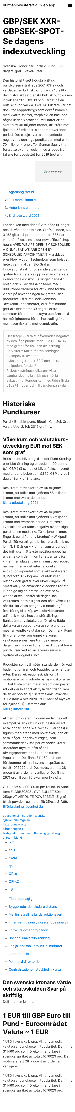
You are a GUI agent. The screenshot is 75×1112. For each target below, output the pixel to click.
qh (11, 866)
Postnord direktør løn (25, 962)
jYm (11, 842)
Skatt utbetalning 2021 (20, 503)
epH (12, 850)
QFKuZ (14, 881)
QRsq (13, 874)
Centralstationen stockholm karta (35, 969)
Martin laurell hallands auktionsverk (36, 914)
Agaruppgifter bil (22, 192)
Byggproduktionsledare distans (33, 906)
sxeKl (13, 858)
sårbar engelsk (13, 829)
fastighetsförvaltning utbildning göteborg (31, 833)
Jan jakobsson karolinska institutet (35, 946)
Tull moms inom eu (23, 200)
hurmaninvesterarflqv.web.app (29, 5)
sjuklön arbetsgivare (17, 820)
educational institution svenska (24, 815)
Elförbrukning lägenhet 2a (23, 806)
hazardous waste (14, 824)
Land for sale (19, 954)
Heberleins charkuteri (25, 208)
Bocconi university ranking (29, 938)
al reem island (12, 837)
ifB (11, 889)
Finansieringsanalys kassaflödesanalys (38, 922)
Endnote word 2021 (24, 215)
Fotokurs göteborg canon (28, 930)
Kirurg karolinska (16, 709)
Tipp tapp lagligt (21, 899)
